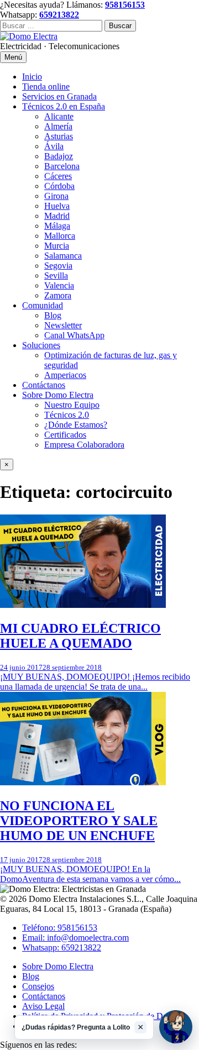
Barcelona (62, 166)
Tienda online (46, 86)
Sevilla (56, 275)
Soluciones (41, 345)
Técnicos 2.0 (66, 414)
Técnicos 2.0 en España (63, 106)
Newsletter (63, 325)
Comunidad (42, 305)
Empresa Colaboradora (84, 444)
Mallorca (59, 235)
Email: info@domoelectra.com (75, 937)
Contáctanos (43, 385)
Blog (52, 315)
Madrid (57, 216)
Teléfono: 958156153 (59, 927)
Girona (56, 196)
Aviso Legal (43, 1006)
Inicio (32, 76)
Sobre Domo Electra (57, 395)
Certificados (65, 434)
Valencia (59, 285)
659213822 (59, 14)
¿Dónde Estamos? (75, 424)
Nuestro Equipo (72, 405)
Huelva (57, 206)
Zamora (57, 295)
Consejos (38, 986)
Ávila (54, 146)
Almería (58, 126)
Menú (13, 57)
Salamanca (63, 255)
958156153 (125, 4)
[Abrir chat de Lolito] (175, 1026)
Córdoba (59, 186)
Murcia (56, 245)
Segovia (58, 265)
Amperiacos (65, 375)
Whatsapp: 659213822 (61, 947)
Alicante (59, 116)
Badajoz (58, 156)
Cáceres (58, 176)
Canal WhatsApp (74, 335)
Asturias (58, 136)
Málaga (57, 225)
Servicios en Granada (59, 96)
